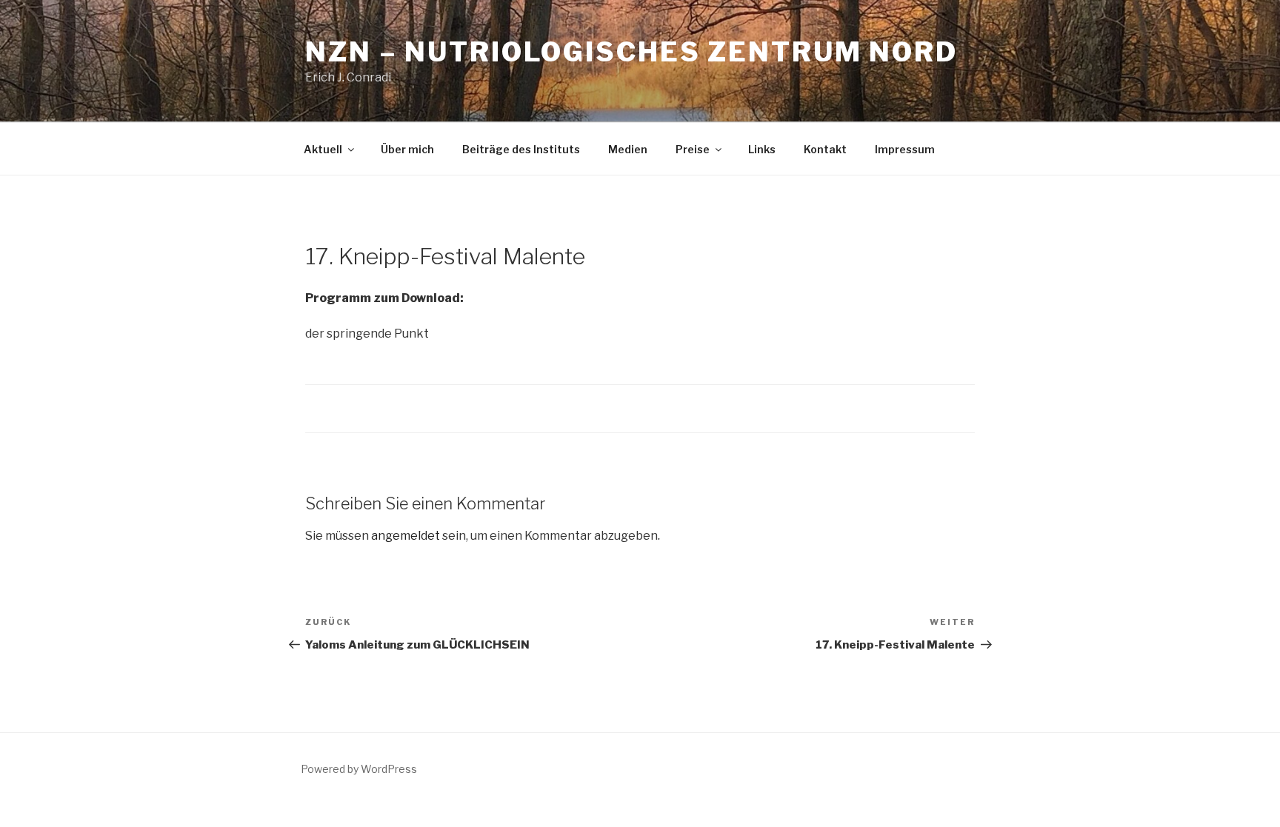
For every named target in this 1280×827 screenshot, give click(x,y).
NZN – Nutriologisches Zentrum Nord (631, 52)
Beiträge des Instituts (521, 149)
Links (762, 149)
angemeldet (405, 536)
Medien (627, 149)
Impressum (905, 149)
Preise (693, 149)
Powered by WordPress (359, 769)
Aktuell (323, 149)
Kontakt (825, 149)
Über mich (407, 149)
